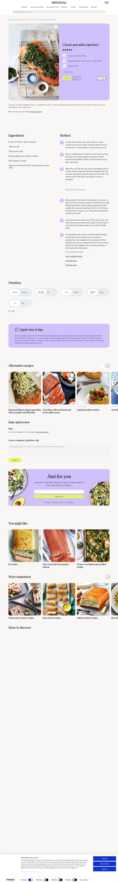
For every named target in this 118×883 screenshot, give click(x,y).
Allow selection (104, 863)
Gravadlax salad (71, 265)
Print (77, 78)
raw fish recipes (36, 112)
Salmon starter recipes (87, 618)
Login (106, 2)
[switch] (46, 880)
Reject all (104, 869)
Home (10, 19)
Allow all (104, 858)
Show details (83, 880)
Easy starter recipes (52, 618)
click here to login (42, 432)
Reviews (94, 7)
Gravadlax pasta (71, 260)
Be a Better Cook (52, 7)
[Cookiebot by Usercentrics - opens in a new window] (10, 880)
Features (64, 7)
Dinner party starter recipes (21, 618)
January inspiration (37, 7)
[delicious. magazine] (59, 2)
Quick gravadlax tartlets (73, 256)
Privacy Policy (70, 502)
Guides (73, 7)
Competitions (83, 7)
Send (102, 78)
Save (68, 78)
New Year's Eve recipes (29, 19)
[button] (108, 366)
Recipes (24, 7)
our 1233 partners (31, 860)
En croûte (13, 564)
